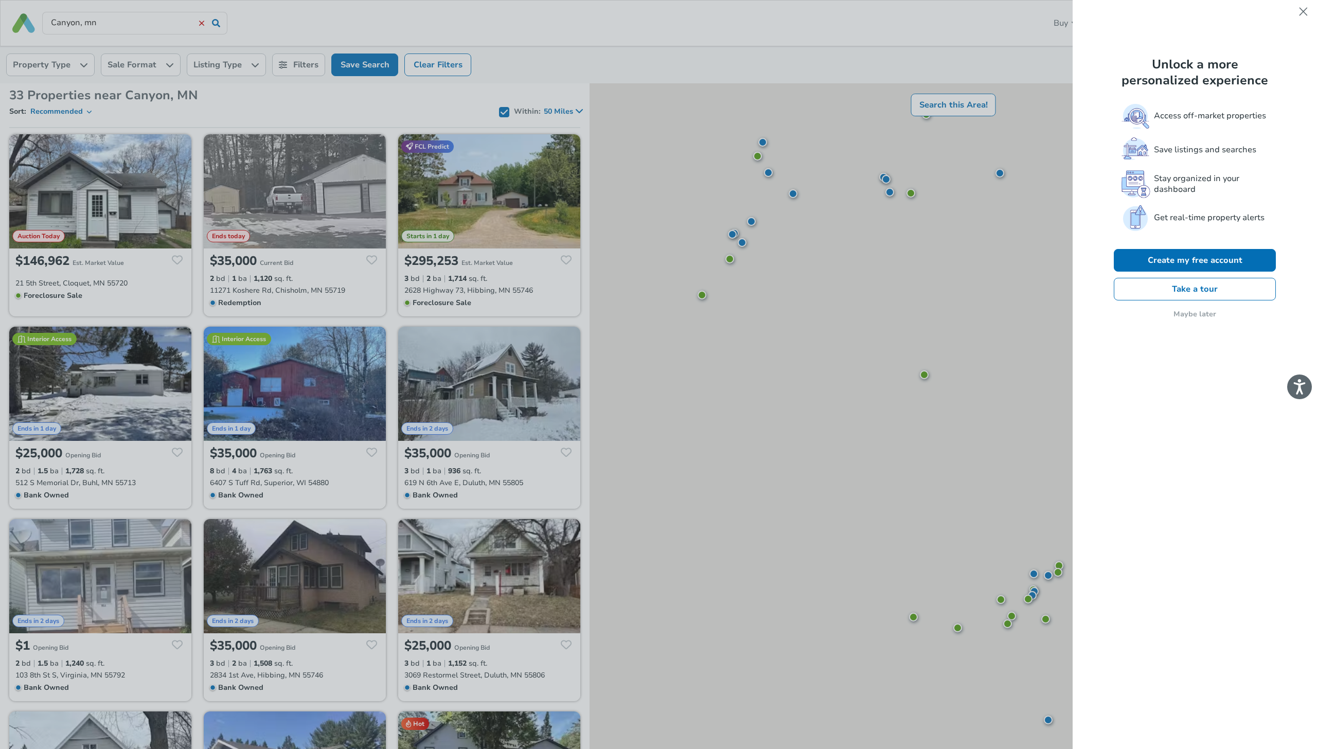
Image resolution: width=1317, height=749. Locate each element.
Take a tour (1195, 289)
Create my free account (1195, 260)
